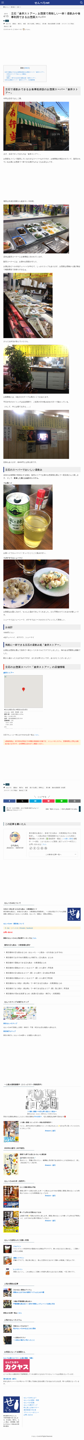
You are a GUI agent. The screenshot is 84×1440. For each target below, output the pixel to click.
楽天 (54, 1131)
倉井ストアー (8, 672)
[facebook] (34, 848)
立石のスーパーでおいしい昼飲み (16, 74)
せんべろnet (42, 2)
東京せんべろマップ (10, 1023)
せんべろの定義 (29, 1402)
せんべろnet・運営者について (13, 923)
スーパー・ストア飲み (68, 23)
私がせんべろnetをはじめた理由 (24, 1328)
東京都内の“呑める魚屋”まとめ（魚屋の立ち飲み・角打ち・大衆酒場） (33, 993)
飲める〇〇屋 (7, 26)
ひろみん (15, 845)
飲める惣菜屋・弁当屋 (54, 23)
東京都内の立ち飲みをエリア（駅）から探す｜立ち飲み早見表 (30, 973)
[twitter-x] (38, 848)
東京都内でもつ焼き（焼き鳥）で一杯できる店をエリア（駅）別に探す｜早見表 (37, 988)
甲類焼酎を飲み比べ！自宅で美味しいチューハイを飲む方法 (34, 1304)
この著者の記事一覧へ (53, 854)
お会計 (8, 76)
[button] (9, 801)
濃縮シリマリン (18, 1258)
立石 (7, 21)
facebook (29, 928)
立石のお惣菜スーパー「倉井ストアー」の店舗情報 (20, 80)
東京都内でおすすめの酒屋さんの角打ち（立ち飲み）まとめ (29, 957)
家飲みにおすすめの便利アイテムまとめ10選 (28, 1292)
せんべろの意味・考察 (31, 1400)
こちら (36, 735)
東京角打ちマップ (9, 1031)
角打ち (20, 23)
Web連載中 (38, 1116)
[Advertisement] (42, 47)
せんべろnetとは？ (30, 1398)
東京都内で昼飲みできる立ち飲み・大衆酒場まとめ (26, 962)
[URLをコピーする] (74, 801)
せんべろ (8, 23)
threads (22, 928)
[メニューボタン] (2, 2)
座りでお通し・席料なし (34, 23)
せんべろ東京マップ (30, 1405)
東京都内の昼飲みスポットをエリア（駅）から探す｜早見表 (29, 967)
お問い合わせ (8, 932)
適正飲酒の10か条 (30, 1410)
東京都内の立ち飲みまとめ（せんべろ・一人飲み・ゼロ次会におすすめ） (35, 952)
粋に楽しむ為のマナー (31, 1407)
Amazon (48, 1131)
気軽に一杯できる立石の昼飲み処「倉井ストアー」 (22, 78)
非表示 (26, 68)
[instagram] (42, 848)
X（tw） (7, 928)
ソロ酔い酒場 (67, 838)
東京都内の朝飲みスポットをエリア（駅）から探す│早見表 (29, 978)
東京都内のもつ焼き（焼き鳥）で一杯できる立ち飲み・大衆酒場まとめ (34, 983)
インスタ (15, 928)
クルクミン (17, 1246)
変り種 (44, 23)
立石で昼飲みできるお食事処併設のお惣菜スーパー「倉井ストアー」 (25, 72)
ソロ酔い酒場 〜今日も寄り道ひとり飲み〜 (42, 1111)
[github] (45, 848)
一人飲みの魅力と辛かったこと (24, 1340)
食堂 (24, 23)
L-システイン (18, 1269)
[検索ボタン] (81, 2)
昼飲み (14, 23)
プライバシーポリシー (31, 1412)
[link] (30, 848)
